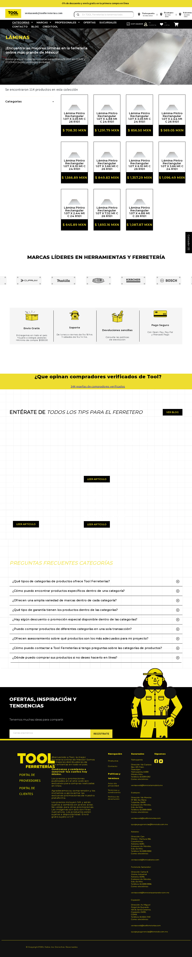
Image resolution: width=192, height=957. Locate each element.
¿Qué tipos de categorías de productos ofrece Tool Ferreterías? (61, 581)
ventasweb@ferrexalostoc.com (141, 859)
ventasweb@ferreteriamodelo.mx (141, 785)
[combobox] (104, 15)
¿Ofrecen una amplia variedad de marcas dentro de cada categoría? (64, 600)
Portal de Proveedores (30, 778)
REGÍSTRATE (101, 733)
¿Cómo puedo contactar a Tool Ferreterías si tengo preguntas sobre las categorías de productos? (87, 648)
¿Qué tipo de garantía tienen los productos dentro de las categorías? (65, 610)
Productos (113, 761)
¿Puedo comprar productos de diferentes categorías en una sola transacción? (72, 629)
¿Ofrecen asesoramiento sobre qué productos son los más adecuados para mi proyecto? (80, 638)
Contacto (112, 766)
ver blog (172, 412)
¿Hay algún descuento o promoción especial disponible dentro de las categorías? (74, 619)
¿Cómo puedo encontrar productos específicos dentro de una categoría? (68, 591)
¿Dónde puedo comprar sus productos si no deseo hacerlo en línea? (64, 657)
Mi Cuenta (152, 24)
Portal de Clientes (27, 791)
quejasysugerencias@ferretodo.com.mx (141, 824)
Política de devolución (114, 798)
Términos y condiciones (114, 791)
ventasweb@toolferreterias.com (141, 818)
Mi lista (167, 24)
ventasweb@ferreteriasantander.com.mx (141, 892)
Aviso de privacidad (113, 784)
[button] (22, 22)
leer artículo (26, 524)
